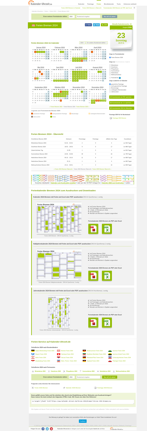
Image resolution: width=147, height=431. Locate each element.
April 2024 (97, 47)
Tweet (97, 25)
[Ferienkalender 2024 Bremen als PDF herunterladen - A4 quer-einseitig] (93, 229)
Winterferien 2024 (40, 371)
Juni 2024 (59, 67)
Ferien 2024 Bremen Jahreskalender (50, 330)
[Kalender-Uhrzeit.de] (30, 3)
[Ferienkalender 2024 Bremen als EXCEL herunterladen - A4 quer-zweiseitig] (107, 276)
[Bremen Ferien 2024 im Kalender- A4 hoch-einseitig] (59, 327)
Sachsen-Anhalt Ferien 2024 (121, 354)
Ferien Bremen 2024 (117, 57)
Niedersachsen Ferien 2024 (95, 350)
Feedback (83, 421)
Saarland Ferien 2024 (93, 361)
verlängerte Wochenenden (118, 90)
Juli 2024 (78, 67)
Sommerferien (115, 71)
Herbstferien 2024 (105, 371)
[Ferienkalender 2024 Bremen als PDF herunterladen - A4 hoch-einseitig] (93, 322)
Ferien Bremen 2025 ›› (82, 106)
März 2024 (78, 47)
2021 (74, 425)
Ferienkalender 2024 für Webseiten (121, 108)
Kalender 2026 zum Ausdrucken (113, 183)
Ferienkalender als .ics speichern (121, 103)
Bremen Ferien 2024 (67, 350)
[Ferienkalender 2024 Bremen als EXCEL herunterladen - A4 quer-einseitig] (107, 229)
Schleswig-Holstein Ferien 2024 (122, 357)
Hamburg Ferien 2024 (67, 354)
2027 (100, 425)
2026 (96, 425)
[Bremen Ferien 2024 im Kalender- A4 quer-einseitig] (59, 233)
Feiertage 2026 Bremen (104, 388)
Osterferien (114, 67)
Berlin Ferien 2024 (41, 357)
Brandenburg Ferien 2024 (43, 361)
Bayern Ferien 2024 (41, 354)
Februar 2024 (60, 47)
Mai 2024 (41, 67)
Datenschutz (67, 425)
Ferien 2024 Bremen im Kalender (70, 8)
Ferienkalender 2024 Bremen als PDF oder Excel (118, 8)
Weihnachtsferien (116, 74)
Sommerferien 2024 (88, 371)
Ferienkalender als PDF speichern (121, 97)
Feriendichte (114, 77)
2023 (82, 425)
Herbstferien (114, 73)
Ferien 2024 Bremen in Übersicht (91, 8)
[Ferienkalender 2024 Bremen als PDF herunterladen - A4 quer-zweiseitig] (93, 276)
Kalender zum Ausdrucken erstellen (63, 183)
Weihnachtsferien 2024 (123, 371)
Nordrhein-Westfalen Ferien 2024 (96, 354)
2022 (78, 425)
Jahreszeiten (115, 92)
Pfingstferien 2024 (71, 371)
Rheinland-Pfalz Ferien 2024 (95, 357)
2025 (91, 425)
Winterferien (114, 65)
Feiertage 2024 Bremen (119, 118)
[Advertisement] (67, 34)
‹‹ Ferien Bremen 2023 (55, 106)
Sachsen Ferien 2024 (119, 350)
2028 (104, 425)
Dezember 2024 (97, 87)
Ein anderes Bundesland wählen (96, 43)
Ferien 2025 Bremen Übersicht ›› (101, 169)
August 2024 (97, 67)
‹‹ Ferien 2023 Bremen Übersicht (63, 169)
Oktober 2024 (60, 87)
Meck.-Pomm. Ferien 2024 (69, 361)
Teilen (89, 25)
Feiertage (90, 4)
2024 (82, 43)
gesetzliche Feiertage (117, 84)
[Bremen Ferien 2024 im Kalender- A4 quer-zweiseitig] (59, 280)
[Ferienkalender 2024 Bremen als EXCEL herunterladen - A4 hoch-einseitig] (107, 322)
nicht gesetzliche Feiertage (119, 86)
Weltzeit (121, 425)
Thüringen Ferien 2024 (119, 361)
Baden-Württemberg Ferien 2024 (45, 350)
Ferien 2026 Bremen (41, 388)
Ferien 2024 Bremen (50, 236)
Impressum (58, 425)
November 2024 (79, 87)
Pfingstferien (114, 69)
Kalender (81, 4)
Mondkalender (109, 4)
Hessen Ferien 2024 (67, 357)
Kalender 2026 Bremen (73, 388)
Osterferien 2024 (56, 371)
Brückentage (114, 88)
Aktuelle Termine (112, 425)
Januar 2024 (41, 47)
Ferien (99, 4)
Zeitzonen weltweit (130, 4)
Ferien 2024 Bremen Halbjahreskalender (50, 282)
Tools (119, 4)
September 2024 (41, 87)
